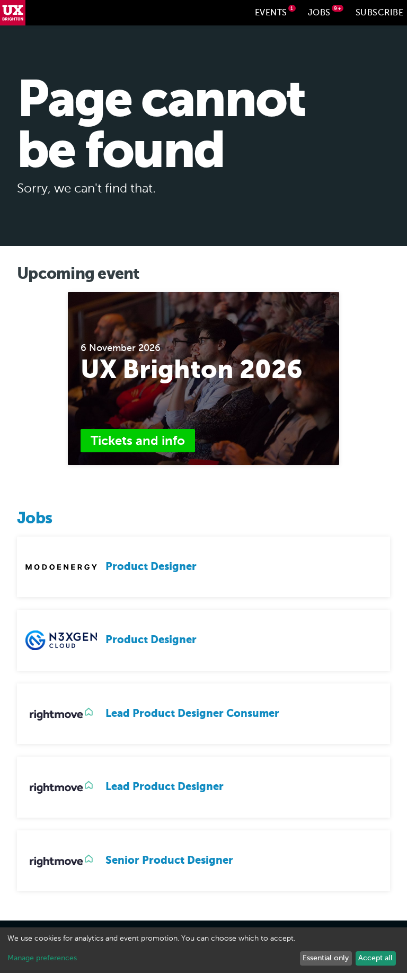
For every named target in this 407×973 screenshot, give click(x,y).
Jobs (325, 11)
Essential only (326, 958)
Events (274, 11)
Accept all (375, 958)
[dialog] (203, 950)
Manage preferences (42, 958)
